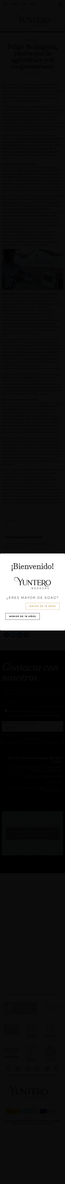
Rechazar (32, 604)
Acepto (32, 594)
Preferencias (32, 613)
